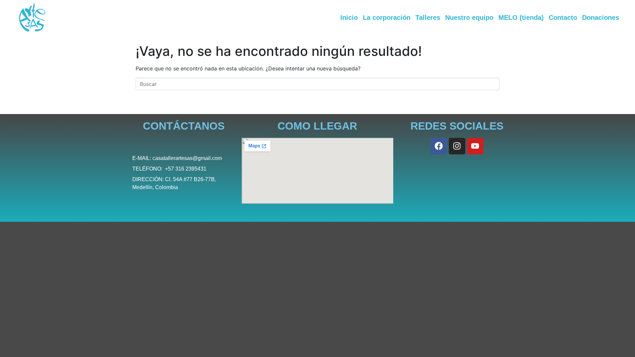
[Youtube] (475, 146)
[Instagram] (457, 146)
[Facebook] (439, 146)
